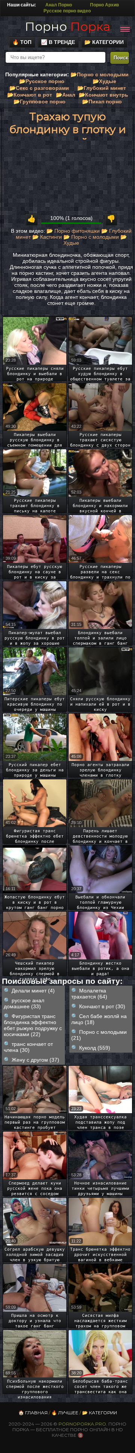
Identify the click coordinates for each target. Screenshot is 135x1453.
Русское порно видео (67, 11)
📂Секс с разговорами (39, 88)
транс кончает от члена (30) (28, 1047)
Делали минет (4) (33, 991)
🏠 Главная (33, 1412)
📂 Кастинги (47, 237)
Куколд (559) (94, 1048)
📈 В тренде (58, 42)
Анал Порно (58, 5)
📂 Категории (104, 42)
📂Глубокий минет (101, 88)
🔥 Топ (22, 42)
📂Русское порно (41, 81)
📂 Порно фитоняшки (73, 231)
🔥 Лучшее (64, 1412)
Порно (67, 26)
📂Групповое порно (40, 101)
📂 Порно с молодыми (91, 237)
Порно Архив (104, 5)
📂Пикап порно (102, 101)
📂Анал (65, 95)
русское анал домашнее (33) (24, 1003)
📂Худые (104, 81)
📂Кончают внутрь (103, 95)
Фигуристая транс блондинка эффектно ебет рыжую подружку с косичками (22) (33, 1025)
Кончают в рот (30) (102, 1006)
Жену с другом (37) (35, 1060)
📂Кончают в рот (29, 95)
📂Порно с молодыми (99, 74)
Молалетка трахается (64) (89, 994)
